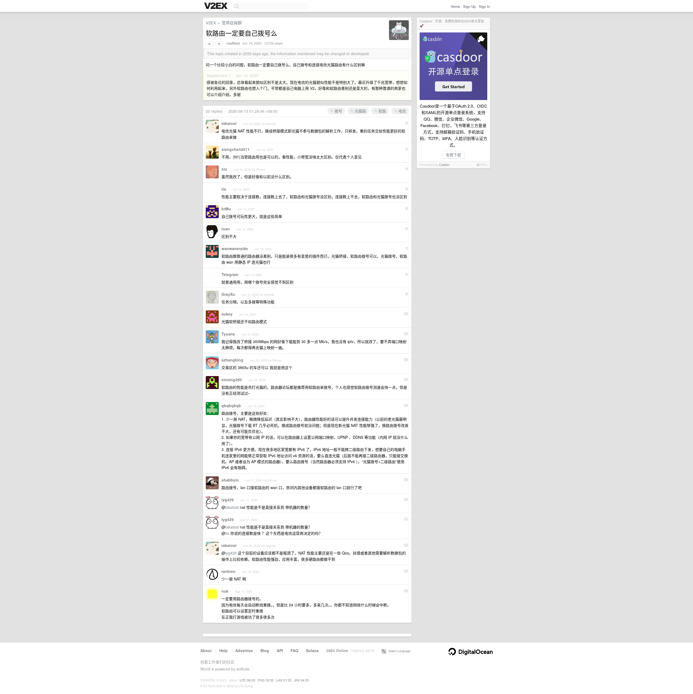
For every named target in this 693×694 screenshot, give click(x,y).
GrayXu (228, 294)
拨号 (338, 111)
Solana (312, 650)
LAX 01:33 (284, 680)
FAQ (294, 650)
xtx (224, 169)
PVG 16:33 (266, 680)
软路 (381, 111)
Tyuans (228, 334)
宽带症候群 (232, 22)
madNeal (233, 43)
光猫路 (360, 111)
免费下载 (453, 154)
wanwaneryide (234, 248)
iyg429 (227, 499)
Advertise (244, 650)
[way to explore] (216, 6)
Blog (264, 650)
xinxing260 (231, 379)
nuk (224, 591)
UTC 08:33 (247, 680)
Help (223, 650)
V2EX (211, 22)
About (206, 650)
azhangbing (232, 360)
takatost (229, 123)
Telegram (229, 274)
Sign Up (469, 6)
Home (455, 6)
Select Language (398, 651)
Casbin (444, 164)
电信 (401, 111)
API (280, 650)
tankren (228, 571)
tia (223, 189)
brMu (226, 208)
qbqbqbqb (231, 405)
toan (225, 228)
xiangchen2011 (235, 149)
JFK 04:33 (301, 680)
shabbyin (230, 480)
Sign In (484, 6)
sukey (227, 314)
